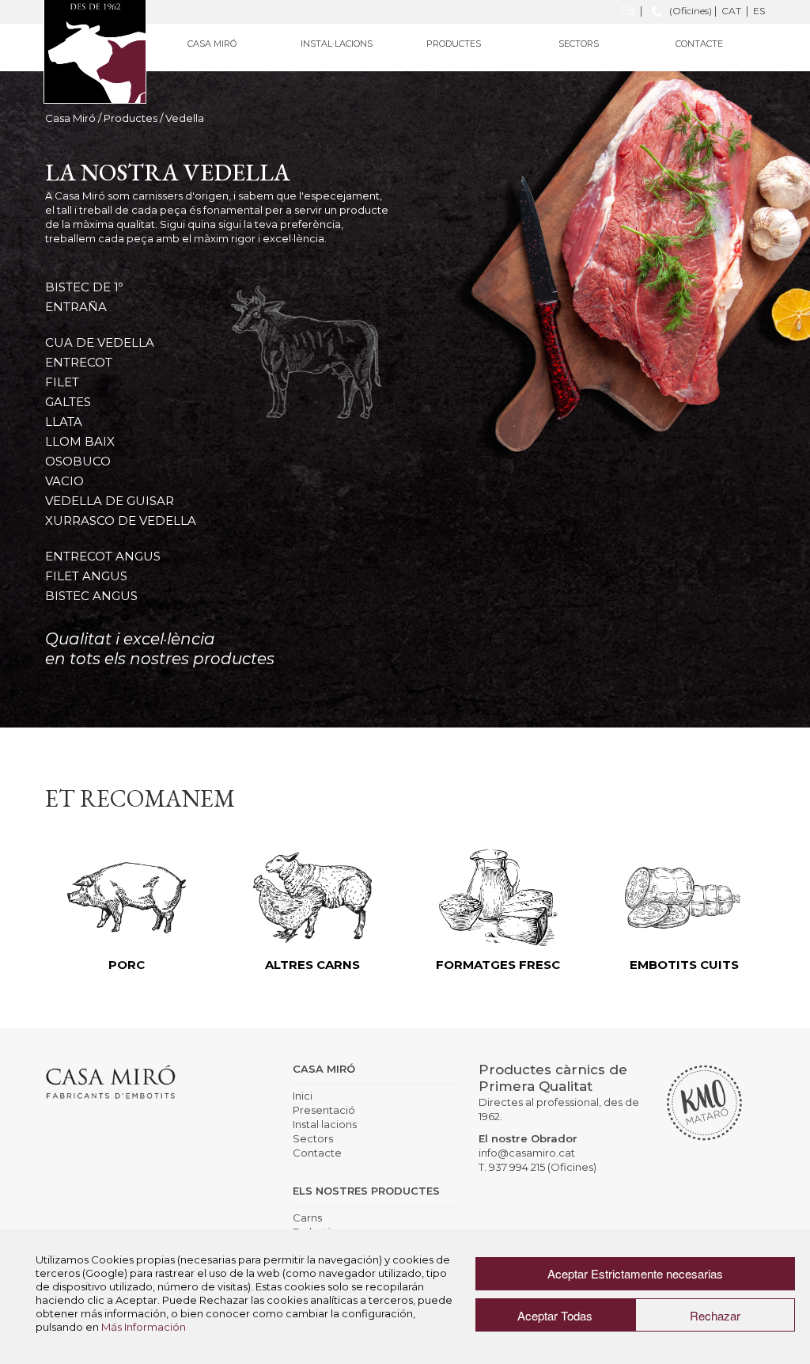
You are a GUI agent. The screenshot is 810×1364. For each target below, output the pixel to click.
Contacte (699, 43)
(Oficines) (689, 11)
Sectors (578, 43)
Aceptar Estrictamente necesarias (635, 1273)
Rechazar (715, 1315)
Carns (307, 1217)
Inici (302, 1095)
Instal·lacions (337, 43)
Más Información (143, 1326)
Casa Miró (70, 118)
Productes (130, 118)
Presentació (324, 1110)
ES (759, 11)
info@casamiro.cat (527, 1152)
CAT (731, 11)
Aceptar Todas (554, 1315)
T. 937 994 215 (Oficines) (537, 1167)
